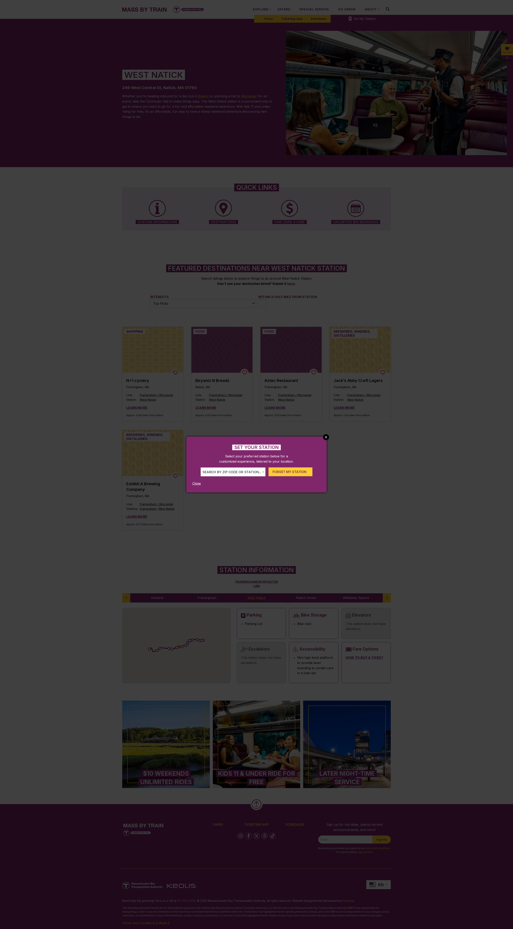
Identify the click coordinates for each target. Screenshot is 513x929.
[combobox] (233, 471)
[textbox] (233, 472)
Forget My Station (289, 472)
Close (196, 483)
